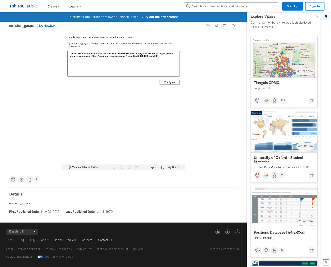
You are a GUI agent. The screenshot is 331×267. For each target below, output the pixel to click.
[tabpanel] (284, 139)
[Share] (216, 26)
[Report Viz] (233, 26)
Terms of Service (29, 249)
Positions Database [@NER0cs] (279, 233)
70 (282, 175)
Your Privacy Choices (59, 257)
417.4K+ (308, 146)
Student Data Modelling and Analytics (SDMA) (282, 167)
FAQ (32, 240)
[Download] (225, 26)
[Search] (187, 6)
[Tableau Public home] (23, 6)
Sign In (315, 6)
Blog (21, 240)
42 (282, 250)
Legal (10, 249)
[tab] (326, 17)
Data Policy (84, 249)
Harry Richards (263, 238)
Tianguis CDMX (266, 83)
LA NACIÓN (47, 26)
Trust (9, 240)
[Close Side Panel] (317, 16)
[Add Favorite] (311, 101)
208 (283, 100)
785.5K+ (307, 71)
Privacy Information (58, 249)
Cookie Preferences (19, 257)
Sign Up (292, 6)
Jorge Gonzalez (263, 88)
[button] (218, 232)
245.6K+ (308, 221)
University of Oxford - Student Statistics (278, 160)
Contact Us (105, 240)
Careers (87, 240)
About (44, 240)
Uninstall (139, 249)
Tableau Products (65, 240)
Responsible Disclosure (113, 249)
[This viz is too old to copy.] (208, 26)
